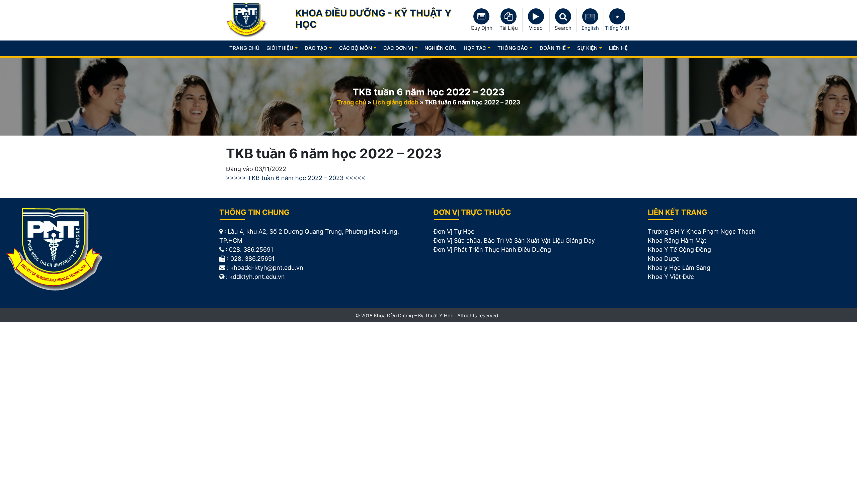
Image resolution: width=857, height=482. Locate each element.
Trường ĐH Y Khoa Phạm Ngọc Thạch (702, 231)
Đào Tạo (316, 48)
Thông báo (512, 48)
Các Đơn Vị (398, 48)
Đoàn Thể (553, 48)
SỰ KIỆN (587, 48)
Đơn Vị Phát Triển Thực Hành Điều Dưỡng (492, 249)
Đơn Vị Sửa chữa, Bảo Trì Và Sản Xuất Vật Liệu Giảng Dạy (514, 240)
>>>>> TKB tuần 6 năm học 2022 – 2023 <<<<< (295, 177)
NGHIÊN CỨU (440, 48)
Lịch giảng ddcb (395, 102)
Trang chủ (244, 48)
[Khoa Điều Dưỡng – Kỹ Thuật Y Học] (247, 19)
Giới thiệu (279, 48)
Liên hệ (618, 48)
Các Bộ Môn (355, 48)
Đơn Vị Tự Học (454, 231)
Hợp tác (475, 48)
